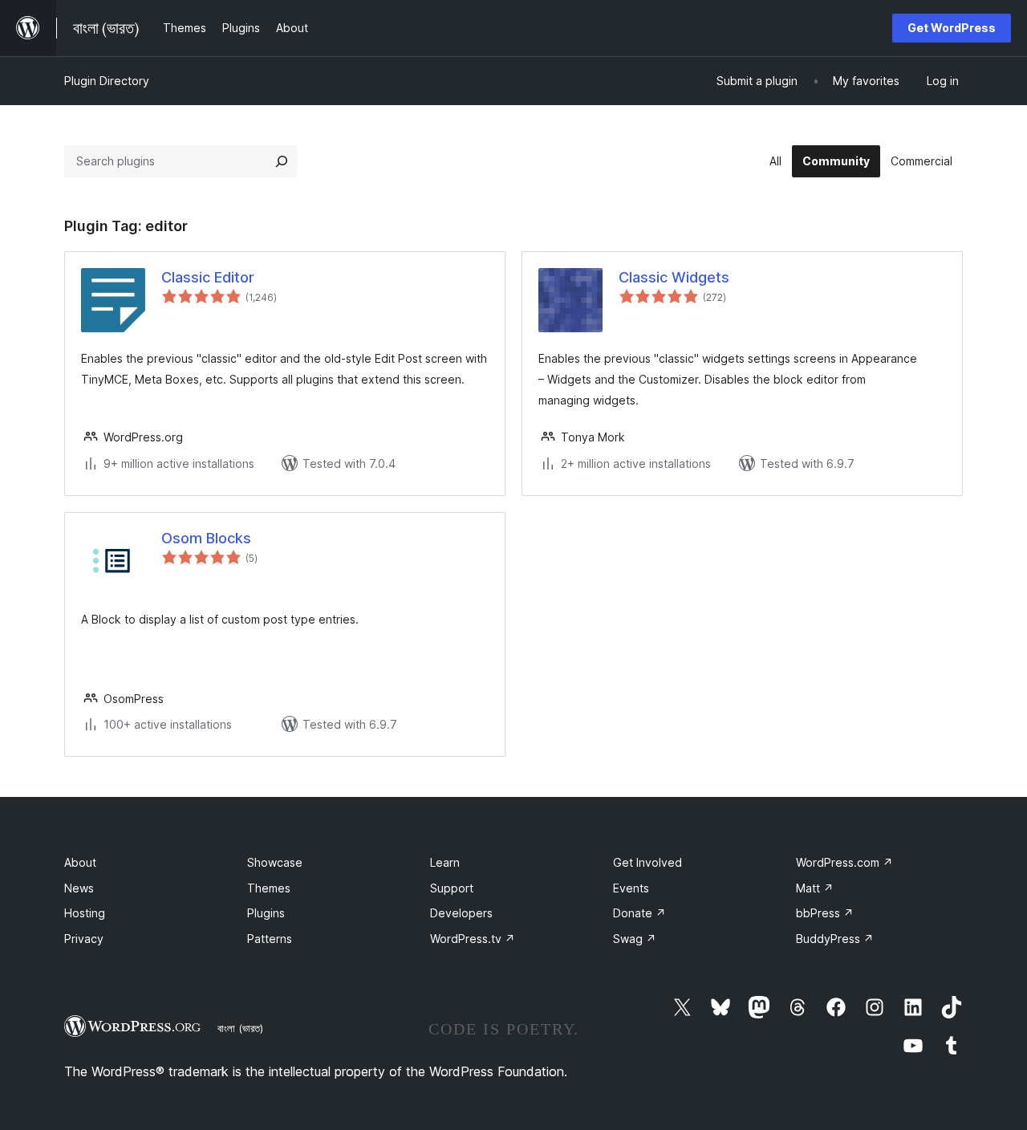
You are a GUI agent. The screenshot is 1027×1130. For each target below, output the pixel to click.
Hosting (84, 913)
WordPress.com (844, 862)
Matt (815, 888)
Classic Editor (207, 277)
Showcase (274, 862)
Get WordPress (951, 28)
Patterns (269, 938)
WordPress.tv (472, 938)
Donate (639, 913)
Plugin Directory (106, 80)
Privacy (84, 938)
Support (451, 888)
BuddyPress (835, 938)
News (79, 888)
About (80, 862)
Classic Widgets (674, 277)
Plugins (266, 913)
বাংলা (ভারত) (240, 1028)
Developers (461, 913)
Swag (634, 938)
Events (631, 888)
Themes (268, 888)
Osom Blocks (206, 538)
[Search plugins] (282, 161)
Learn (445, 862)
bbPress (825, 913)
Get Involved (647, 862)
